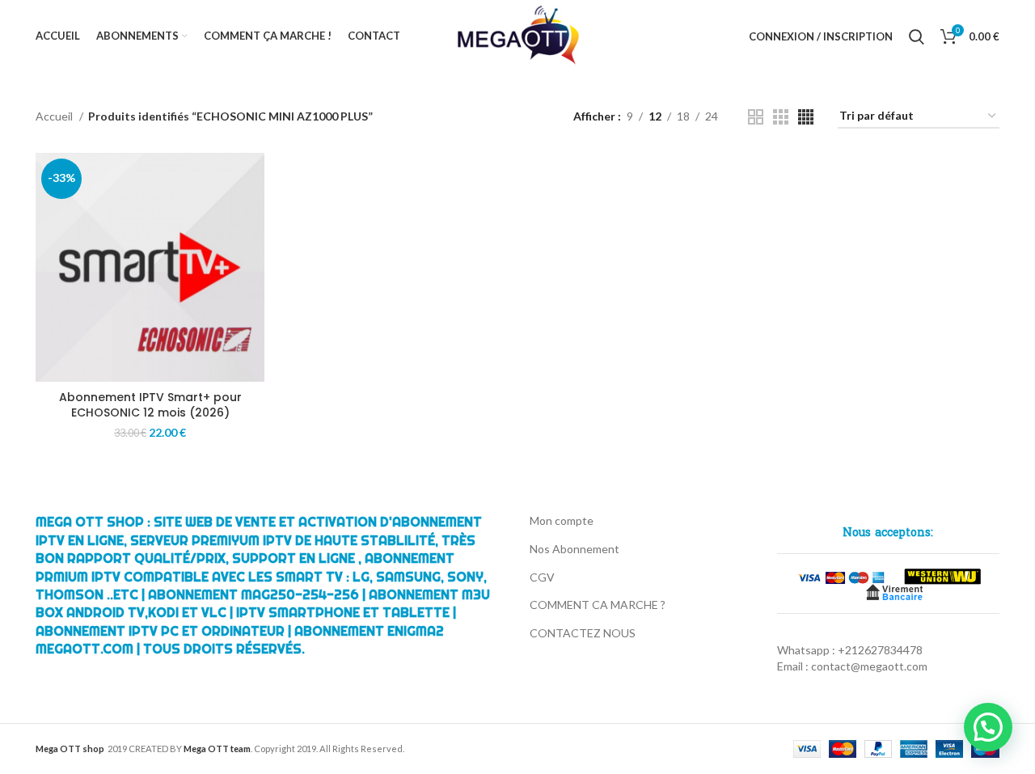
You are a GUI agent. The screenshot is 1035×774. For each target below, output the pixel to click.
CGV (542, 577)
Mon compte (562, 520)
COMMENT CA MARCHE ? (597, 604)
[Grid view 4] (805, 117)
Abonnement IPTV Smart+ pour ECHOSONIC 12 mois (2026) (150, 405)
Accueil (55, 116)
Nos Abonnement (574, 549)
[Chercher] (916, 36)
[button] (988, 727)
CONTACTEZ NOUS (583, 633)
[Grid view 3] (780, 117)
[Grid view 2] (755, 117)
